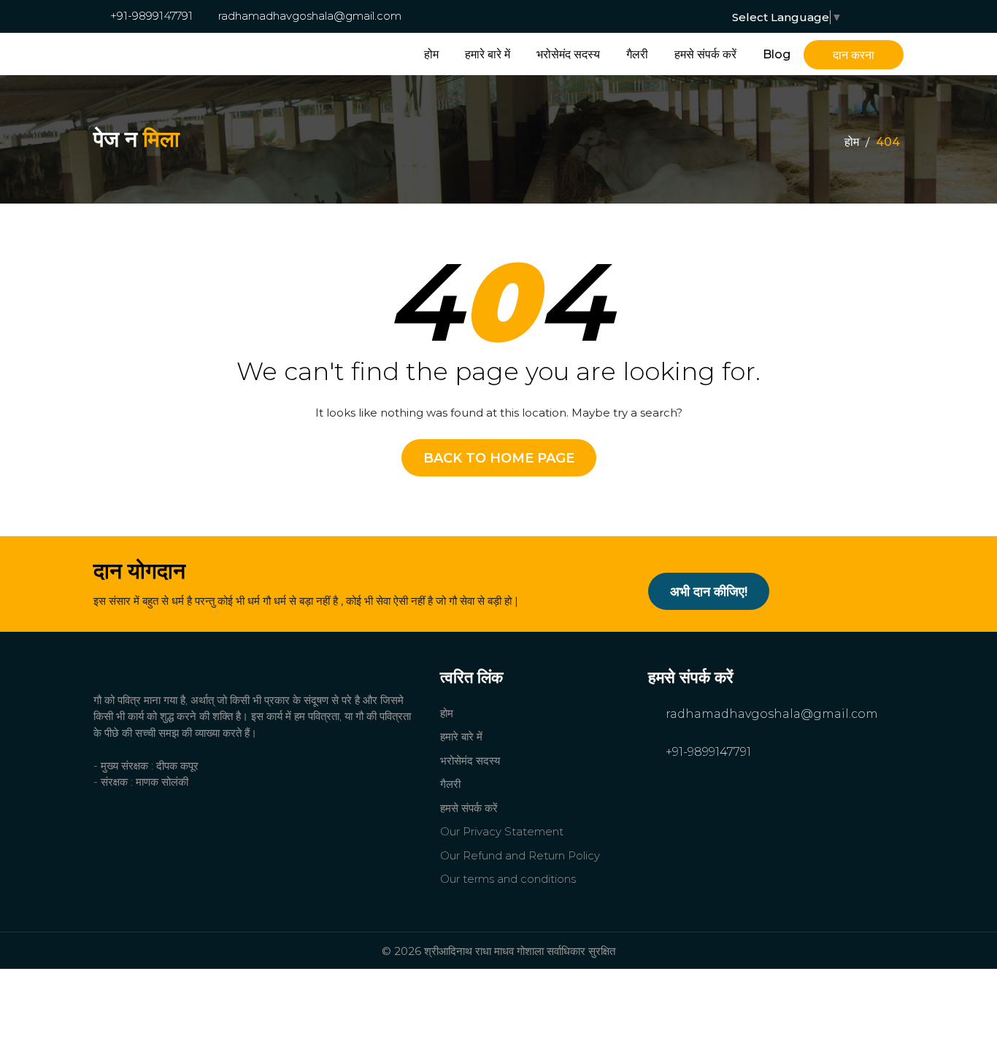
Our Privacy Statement (501, 831)
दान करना (853, 55)
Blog (776, 54)
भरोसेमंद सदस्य (568, 54)
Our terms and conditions (508, 879)
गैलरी (637, 54)
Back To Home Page (498, 458)
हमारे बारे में (487, 54)
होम (431, 54)
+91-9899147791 (150, 16)
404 (888, 142)
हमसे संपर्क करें (705, 54)
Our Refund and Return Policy (520, 855)
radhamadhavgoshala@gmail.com (308, 16)
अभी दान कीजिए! (708, 592)
